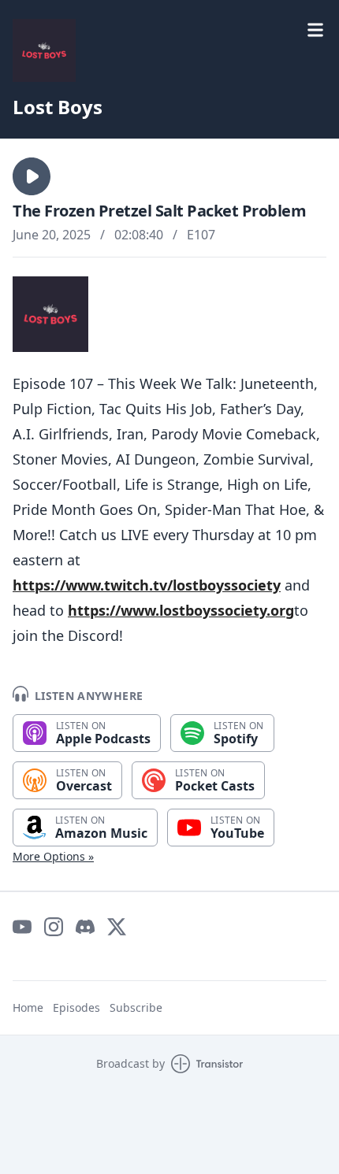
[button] (31, 176)
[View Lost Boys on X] (116, 926)
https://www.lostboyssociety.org (181, 610)
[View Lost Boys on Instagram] (53, 926)
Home (28, 1007)
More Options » (53, 856)
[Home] (44, 50)
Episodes (76, 1007)
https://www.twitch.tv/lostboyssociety (147, 585)
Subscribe (136, 1007)
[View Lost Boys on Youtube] (22, 926)
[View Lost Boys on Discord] (85, 926)
